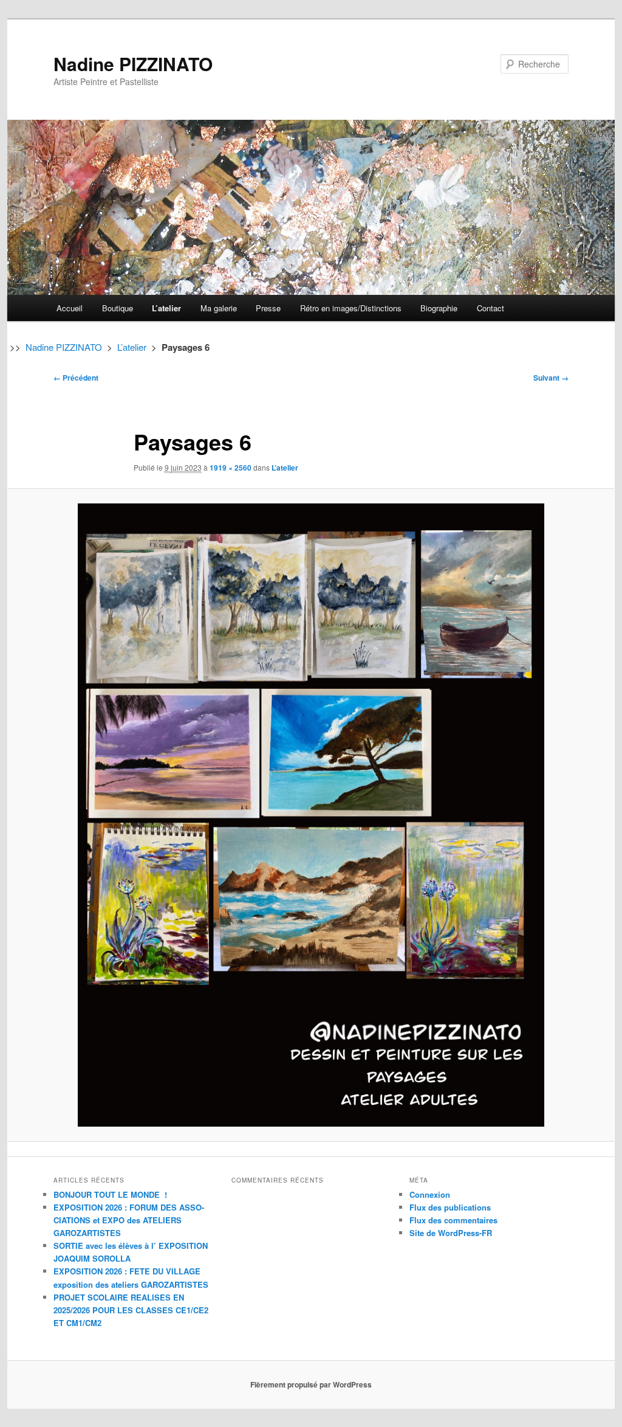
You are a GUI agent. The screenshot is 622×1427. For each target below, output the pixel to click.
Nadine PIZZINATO (133, 63)
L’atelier (166, 308)
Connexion (429, 1194)
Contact (490, 308)
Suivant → (551, 377)
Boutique (117, 308)
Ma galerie (218, 308)
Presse (268, 308)
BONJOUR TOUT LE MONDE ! (110, 1194)
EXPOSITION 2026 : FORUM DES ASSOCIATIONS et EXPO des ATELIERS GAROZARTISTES (128, 1220)
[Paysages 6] (311, 815)
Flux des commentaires (453, 1220)
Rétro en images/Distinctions (351, 308)
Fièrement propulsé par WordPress (311, 1384)
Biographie (438, 308)
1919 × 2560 (230, 467)
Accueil (69, 308)
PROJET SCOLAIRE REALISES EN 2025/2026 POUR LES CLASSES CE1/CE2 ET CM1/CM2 (130, 1310)
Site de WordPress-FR (450, 1233)
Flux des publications (450, 1207)
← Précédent (75, 377)
